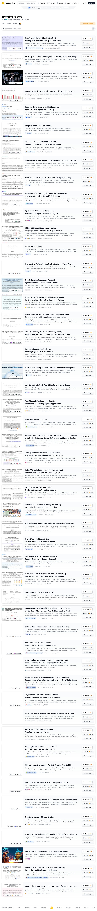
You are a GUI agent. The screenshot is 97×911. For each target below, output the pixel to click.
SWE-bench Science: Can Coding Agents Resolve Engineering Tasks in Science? (41, 557)
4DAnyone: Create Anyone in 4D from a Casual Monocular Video (50, 74)
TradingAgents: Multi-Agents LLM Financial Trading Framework (50, 160)
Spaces (61, 3)
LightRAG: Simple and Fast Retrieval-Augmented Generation (49, 713)
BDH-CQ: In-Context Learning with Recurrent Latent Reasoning (50, 56)
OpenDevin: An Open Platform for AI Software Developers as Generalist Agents (42, 212)
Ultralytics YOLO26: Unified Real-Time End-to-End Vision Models (51, 799)
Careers (43, 908)
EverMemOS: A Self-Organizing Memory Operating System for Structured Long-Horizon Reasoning (45, 575)
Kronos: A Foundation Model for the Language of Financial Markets (39, 350)
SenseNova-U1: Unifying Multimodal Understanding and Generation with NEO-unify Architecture (46, 194)
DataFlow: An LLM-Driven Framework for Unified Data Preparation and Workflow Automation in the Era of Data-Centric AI (51, 678)
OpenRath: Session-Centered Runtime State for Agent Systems (50, 886)
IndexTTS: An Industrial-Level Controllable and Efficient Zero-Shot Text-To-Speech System (44, 471)
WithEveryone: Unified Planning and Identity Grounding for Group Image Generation (43, 505)
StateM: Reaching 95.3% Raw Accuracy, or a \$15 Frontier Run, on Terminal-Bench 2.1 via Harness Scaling (47, 333)
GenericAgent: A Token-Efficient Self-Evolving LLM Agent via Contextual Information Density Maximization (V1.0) (48, 609)
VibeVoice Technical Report (36, 419)
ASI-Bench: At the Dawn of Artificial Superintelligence (46, 782)
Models (42, 3)
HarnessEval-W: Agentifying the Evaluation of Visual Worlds (49, 264)
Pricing (74, 3)
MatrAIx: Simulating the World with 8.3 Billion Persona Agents (50, 367)
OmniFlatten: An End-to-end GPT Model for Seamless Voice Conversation (41, 488)
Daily (3, 23)
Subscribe (66, 8)
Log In (85, 3)
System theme (8, 908)
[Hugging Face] (51, 907)
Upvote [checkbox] (88, 39)
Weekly (9, 23)
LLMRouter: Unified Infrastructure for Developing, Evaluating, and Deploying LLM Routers (45, 868)
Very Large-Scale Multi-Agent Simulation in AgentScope (47, 385)
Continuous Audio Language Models (39, 592)
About (35, 908)
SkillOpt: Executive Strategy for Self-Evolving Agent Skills (48, 765)
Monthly (15, 23)
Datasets (52, 3)
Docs (68, 3)
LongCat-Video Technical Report (38, 125)
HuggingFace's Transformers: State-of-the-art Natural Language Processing (41, 747)
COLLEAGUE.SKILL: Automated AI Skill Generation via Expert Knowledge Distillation (43, 142)
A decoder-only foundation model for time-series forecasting (49, 523)
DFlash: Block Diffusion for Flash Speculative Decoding (47, 627)
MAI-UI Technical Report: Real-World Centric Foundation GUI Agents (40, 540)
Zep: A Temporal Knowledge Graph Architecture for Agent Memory (39, 730)
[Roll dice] (93, 28)
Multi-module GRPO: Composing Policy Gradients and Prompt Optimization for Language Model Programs (46, 661)
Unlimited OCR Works (34, 246)
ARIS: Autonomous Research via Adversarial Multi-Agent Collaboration (40, 644)
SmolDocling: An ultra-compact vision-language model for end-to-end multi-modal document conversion (47, 315)
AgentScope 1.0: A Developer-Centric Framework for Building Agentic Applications (43, 402)
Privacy (27, 908)
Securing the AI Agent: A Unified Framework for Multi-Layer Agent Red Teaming (42, 108)
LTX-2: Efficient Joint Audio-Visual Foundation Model (46, 851)
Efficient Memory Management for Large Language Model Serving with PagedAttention (43, 229)
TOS (19, 908)
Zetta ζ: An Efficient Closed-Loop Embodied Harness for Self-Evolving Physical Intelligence (44, 454)
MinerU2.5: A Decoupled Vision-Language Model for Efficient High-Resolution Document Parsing (44, 298)
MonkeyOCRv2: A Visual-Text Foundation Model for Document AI (51, 834)
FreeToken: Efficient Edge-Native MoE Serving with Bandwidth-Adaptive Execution (43, 39)
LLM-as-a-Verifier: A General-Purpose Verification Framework (50, 91)
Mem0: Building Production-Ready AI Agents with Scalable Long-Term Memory (41, 281)
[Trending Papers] (20, 23)
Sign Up (91, 3)
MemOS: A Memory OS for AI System (39, 817)
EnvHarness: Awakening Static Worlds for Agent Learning (48, 177)
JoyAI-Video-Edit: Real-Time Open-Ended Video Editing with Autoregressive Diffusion (42, 695)
